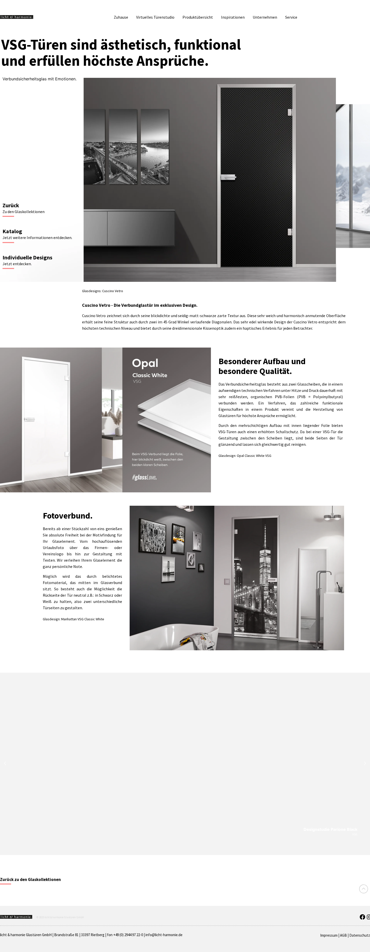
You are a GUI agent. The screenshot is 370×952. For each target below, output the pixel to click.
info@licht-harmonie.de (163, 934)
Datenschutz (359, 935)
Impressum (329, 935)
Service (291, 17)
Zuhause (121, 17)
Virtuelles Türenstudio (155, 17)
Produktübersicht (197, 17)
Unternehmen (265, 17)
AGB (343, 935)
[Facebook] (362, 917)
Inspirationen (233, 17)
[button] (5, 763)
